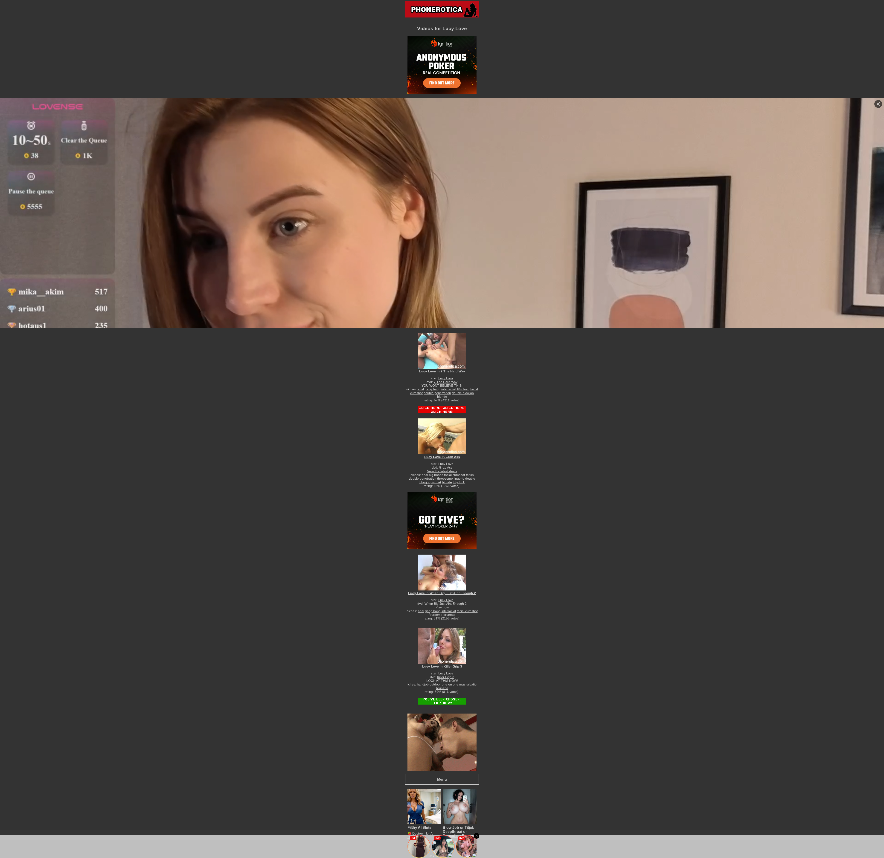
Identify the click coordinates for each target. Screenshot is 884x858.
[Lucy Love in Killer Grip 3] (442, 646)
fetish (470, 475)
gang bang (432, 389)
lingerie (459, 478)
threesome (445, 478)
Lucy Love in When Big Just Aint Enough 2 (442, 593)
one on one (450, 684)
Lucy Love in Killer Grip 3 (442, 666)
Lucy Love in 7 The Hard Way (442, 371)
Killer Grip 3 (445, 677)
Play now (442, 607)
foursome (435, 614)
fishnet (436, 482)
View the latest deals (442, 471)
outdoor (435, 684)
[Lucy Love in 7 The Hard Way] (442, 350)
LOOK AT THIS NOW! (442, 680)
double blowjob (463, 393)
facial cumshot (454, 475)
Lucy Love (445, 378)
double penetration (437, 393)
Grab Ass (445, 467)
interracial (448, 389)
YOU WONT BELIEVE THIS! (442, 385)
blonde (442, 396)
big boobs (436, 475)
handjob (423, 684)
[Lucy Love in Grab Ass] (442, 436)
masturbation (468, 684)
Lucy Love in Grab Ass (442, 457)
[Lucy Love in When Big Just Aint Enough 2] (442, 572)
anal (421, 389)
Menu (442, 779)
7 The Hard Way (445, 382)
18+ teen (463, 389)
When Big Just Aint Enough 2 (446, 603)
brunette (449, 614)
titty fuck (459, 482)
